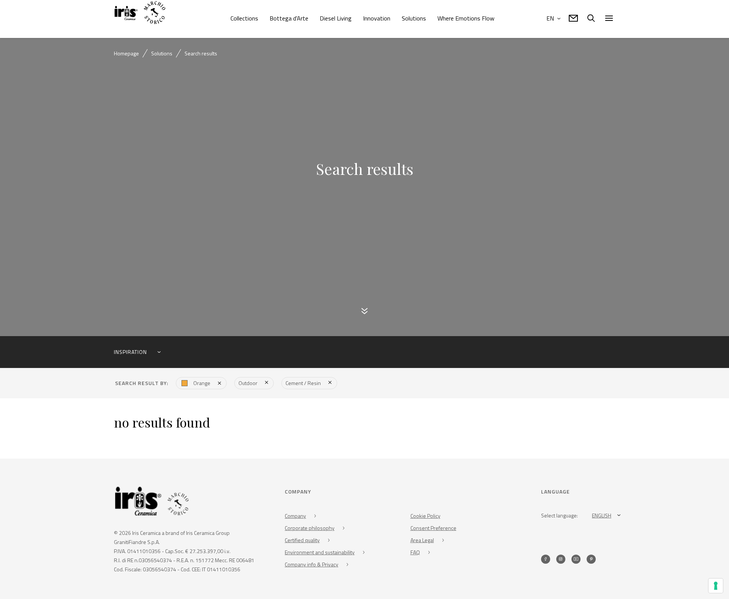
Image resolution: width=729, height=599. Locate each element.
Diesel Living (336, 18)
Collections (244, 18)
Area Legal (422, 542)
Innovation (376, 18)
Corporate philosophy (310, 529)
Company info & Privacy (311, 566)
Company (295, 517)
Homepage (126, 53)
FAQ (415, 554)
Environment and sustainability (320, 554)
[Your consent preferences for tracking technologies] (715, 586)
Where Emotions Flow (465, 18)
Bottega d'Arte (289, 18)
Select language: (559, 517)
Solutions (414, 18)
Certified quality (302, 542)
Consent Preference (433, 529)
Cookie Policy (425, 517)
